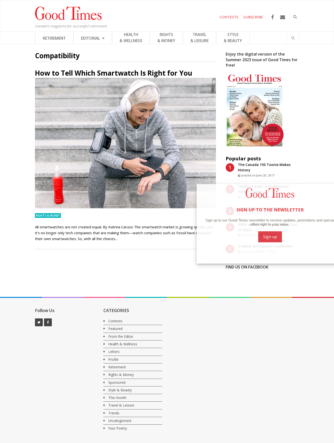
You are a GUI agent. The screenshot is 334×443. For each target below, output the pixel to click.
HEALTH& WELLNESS (131, 37)
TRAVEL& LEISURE (199, 37)
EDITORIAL (91, 38)
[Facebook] (272, 17)
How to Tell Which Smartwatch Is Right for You (113, 73)
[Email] (282, 17)
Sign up (261, 236)
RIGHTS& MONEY (166, 37)
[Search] (293, 38)
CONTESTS (229, 16)
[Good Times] (68, 18)
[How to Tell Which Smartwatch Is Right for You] (125, 143)
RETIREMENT (54, 38)
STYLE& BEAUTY (233, 37)
